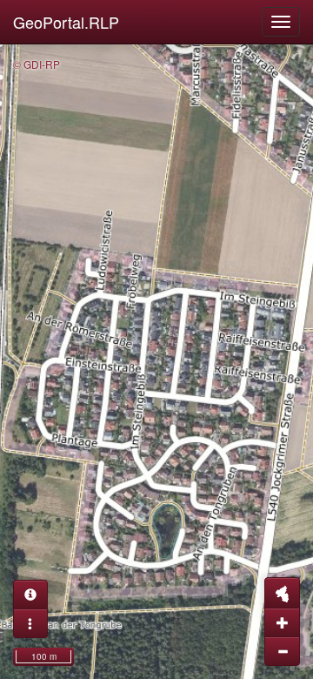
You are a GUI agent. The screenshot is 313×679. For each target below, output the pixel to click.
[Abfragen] (30, 594)
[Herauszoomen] (282, 651)
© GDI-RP (36, 64)
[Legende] (30, 623)
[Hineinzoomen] (282, 622)
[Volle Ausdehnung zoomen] (282, 592)
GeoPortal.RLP (66, 21)
